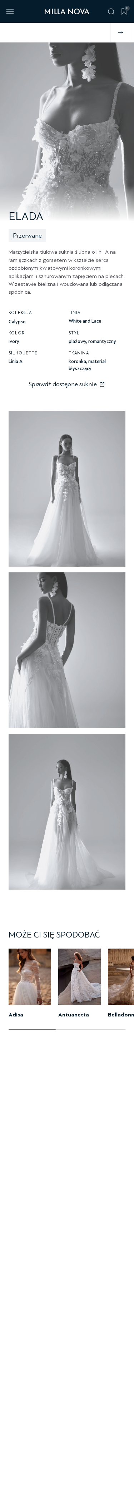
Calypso (17, 322)
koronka (77, 361)
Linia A (16, 361)
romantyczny (102, 341)
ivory (14, 341)
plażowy (77, 341)
